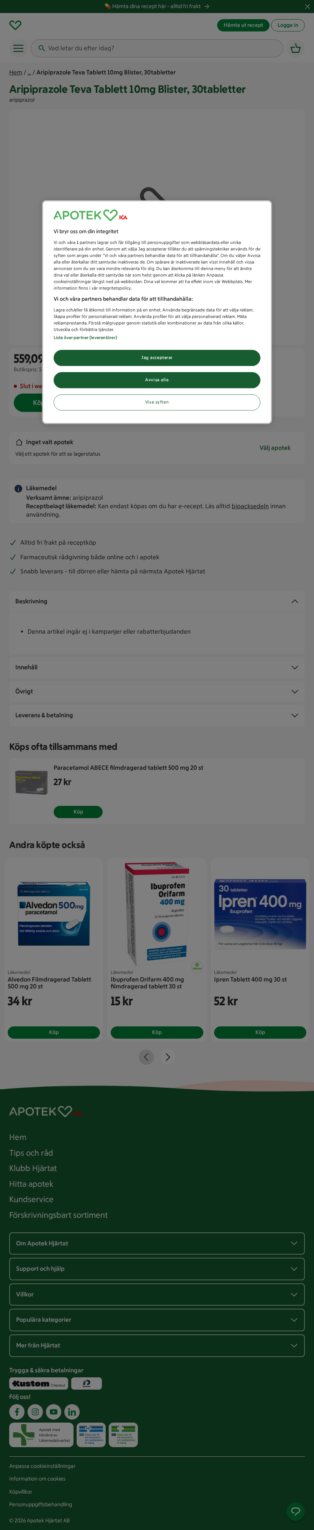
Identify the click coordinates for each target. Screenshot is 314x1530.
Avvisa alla (156, 379)
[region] (157, 312)
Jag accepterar (157, 358)
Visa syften (157, 402)
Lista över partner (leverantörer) (85, 338)
